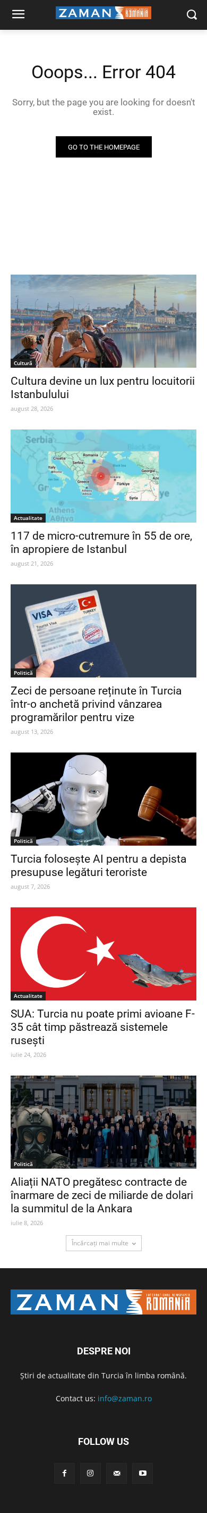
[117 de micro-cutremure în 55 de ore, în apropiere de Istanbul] (103, 476)
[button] (191, 15)
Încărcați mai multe (100, 1242)
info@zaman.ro (125, 1398)
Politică (23, 672)
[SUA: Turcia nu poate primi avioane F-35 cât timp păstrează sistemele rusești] (103, 954)
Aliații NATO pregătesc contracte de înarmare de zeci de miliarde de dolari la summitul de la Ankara (102, 1195)
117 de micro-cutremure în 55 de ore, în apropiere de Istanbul (101, 543)
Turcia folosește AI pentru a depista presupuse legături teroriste (98, 866)
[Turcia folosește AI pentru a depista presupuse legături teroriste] (103, 799)
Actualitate (28, 518)
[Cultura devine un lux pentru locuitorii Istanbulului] (103, 321)
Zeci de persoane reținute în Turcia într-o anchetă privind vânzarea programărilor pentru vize (96, 704)
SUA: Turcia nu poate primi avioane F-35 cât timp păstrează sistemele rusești (103, 1027)
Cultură (23, 363)
